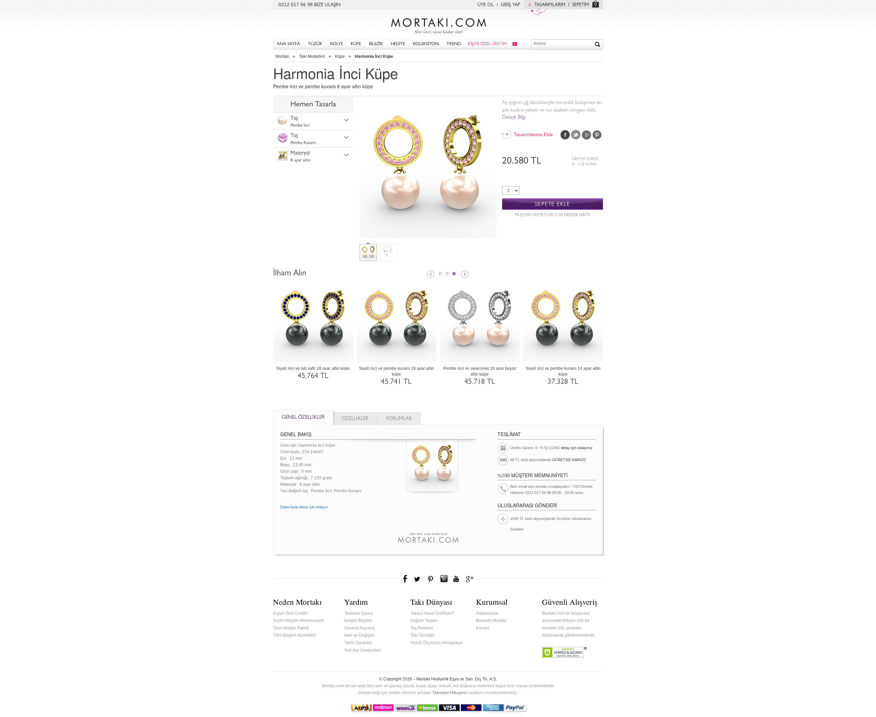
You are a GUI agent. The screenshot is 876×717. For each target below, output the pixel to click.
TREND (454, 44)
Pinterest (597, 135)
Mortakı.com (438, 24)
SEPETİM (580, 5)
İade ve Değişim (359, 635)
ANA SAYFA (288, 44)
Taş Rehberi (421, 628)
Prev (430, 274)
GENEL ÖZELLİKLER (303, 417)
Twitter (576, 135)
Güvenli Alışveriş (359, 628)
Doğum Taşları (423, 620)
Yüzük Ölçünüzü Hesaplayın (436, 642)
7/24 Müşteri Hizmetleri (294, 635)
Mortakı (282, 56)
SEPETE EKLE (552, 204)
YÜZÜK (315, 44)
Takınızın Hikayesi (449, 692)
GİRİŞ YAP (510, 5)
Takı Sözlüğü (422, 635)
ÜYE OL (485, 5)
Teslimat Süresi (358, 613)
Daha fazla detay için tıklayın (304, 507)
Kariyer (482, 628)
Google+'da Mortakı (470, 578)
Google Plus (586, 135)
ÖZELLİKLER (355, 419)
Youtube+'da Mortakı (456, 578)
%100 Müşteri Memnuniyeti (298, 620)
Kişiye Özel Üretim (290, 613)
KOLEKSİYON (426, 44)
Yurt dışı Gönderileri (362, 650)
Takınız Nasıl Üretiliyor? (432, 613)
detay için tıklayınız (577, 448)
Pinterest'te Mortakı (430, 578)
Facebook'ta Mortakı (405, 578)
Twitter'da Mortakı (417, 578)
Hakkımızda (487, 613)
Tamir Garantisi (358, 642)
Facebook (565, 135)
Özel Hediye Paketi (291, 628)
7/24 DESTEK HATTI (572, 215)
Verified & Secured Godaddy (564, 652)
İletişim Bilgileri (358, 620)
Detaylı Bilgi (514, 117)
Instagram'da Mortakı (443, 578)
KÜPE (356, 44)
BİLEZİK (376, 44)
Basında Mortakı (491, 620)
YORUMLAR (399, 419)
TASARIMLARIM (547, 5)
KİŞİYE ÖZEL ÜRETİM (487, 44)
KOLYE (336, 44)
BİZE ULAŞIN (327, 5)
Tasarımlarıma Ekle (533, 134)
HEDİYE (398, 44)
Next (465, 274)
